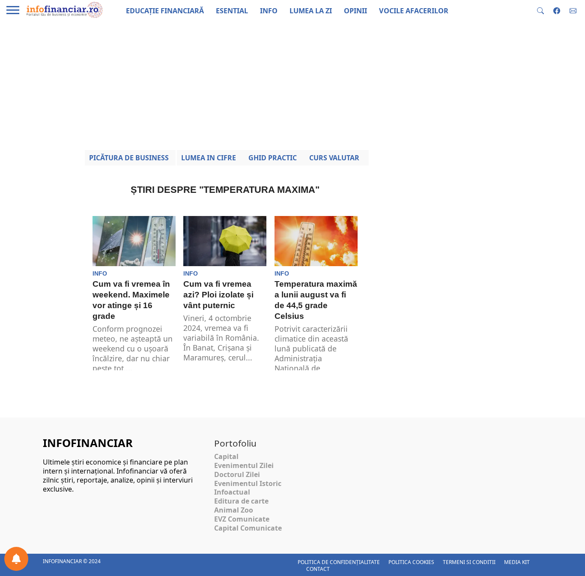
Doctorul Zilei (237, 474)
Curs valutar (334, 157)
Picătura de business (129, 157)
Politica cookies (411, 562)
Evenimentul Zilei (244, 465)
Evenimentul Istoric (247, 483)
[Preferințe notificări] (16, 559)
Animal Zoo (233, 510)
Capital (226, 456)
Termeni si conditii (469, 562)
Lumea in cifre (208, 157)
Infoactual (232, 492)
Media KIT (517, 562)
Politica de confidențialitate (339, 562)
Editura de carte (241, 501)
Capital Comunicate (248, 528)
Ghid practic (272, 157)
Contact (318, 569)
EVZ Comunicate (241, 519)
